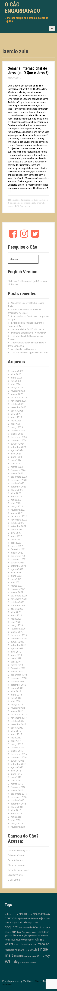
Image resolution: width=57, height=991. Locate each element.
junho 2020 (16, 615)
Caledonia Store (16, 855)
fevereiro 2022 (18, 549)
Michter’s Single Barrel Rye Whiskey (28, 332)
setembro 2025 (18, 407)
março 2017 (17, 744)
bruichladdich (28, 918)
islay (7, 939)
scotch (32, 949)
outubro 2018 (17, 681)
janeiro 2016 (17, 790)
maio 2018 (16, 698)
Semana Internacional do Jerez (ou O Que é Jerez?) (28, 70)
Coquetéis (14, 200)
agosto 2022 (17, 529)
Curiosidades (26, 200)
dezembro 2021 (19, 556)
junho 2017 (16, 734)
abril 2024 (16, 463)
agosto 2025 (17, 410)
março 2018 (17, 704)
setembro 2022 (18, 526)
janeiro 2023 (17, 513)
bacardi (15, 914)
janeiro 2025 (17, 434)
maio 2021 (16, 579)
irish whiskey (42, 936)
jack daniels (17, 939)
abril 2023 (16, 503)
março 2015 (17, 823)
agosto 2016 (17, 767)
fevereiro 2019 (18, 668)
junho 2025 (16, 417)
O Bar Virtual (14, 880)
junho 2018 (16, 694)
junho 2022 (16, 536)
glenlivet (8, 935)
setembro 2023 (18, 486)
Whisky (12, 961)
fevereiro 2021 (18, 589)
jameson (29, 939)
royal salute (18, 949)
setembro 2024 (18, 447)
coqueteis (14, 203)
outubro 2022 (17, 523)
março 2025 (17, 427)
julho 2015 (16, 810)
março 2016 (17, 784)
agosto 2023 (17, 490)
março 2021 (17, 586)
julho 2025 (16, 414)
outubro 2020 (17, 602)
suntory (27, 956)
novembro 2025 (19, 401)
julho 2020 (16, 612)
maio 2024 (16, 460)
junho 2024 (16, 457)
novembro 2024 (19, 440)
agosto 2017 (17, 728)
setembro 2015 (18, 803)
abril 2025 (16, 424)
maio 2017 (16, 737)
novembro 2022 (19, 519)
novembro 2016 (19, 757)
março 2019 (17, 665)
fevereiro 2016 (18, 787)
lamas (24, 944)
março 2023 (17, 506)
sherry (39, 203)
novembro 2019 (19, 638)
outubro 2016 (17, 761)
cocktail (22, 922)
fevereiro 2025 (18, 430)
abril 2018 (16, 701)
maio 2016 (16, 777)
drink (15, 931)
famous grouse (31, 932)
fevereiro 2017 (18, 747)
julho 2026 (16, 374)
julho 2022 (16, 533)
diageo (8, 932)
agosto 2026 (17, 371)
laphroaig (32, 944)
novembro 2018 (19, 678)
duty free (21, 932)
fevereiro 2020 (18, 628)
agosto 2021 (17, 569)
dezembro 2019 (19, 635)
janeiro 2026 (17, 394)
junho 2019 (16, 655)
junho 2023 (16, 496)
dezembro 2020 (19, 595)
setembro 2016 (18, 764)
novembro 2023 (19, 480)
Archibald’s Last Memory (23, 349)
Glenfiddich (43, 932)
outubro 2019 (17, 642)
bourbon (10, 918)
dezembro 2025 (19, 397)
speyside (18, 955)
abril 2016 (16, 780)
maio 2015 (16, 817)
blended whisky (41, 914)
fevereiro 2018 (18, 708)
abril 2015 (16, 820)
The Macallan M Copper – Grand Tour (29, 352)
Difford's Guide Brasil (18, 870)
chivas (47, 918)
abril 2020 (16, 622)
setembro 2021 (18, 566)
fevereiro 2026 (18, 391)
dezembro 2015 (19, 794)
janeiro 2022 (17, 552)
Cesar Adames (15, 860)
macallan (43, 944)
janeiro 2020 (17, 632)
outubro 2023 (17, 483)
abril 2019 (16, 661)
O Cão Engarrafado (22, 7)
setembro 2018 (18, 685)
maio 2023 (16, 500)
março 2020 (17, 625)
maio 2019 (16, 658)
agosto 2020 (17, 609)
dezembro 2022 (19, 516)
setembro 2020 (18, 605)
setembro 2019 (18, 645)
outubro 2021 (17, 562)
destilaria (46, 928)
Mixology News (15, 875)
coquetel (12, 927)
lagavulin (17, 944)
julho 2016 (16, 770)
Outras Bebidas (41, 200)
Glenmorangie (20, 935)
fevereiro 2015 (18, 827)
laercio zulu (30, 203)
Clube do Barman (16, 865)
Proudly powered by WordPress (18, 981)
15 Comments (23, 206)
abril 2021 (16, 582)
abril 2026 (16, 384)
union (34, 956)
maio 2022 (16, 539)
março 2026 (17, 387)
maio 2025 (16, 420)
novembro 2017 (19, 718)
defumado (37, 927)
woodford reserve (28, 962)
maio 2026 (16, 381)
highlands (32, 936)
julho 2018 (16, 691)
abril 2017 (16, 741)
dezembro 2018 (19, 675)
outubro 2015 (17, 800)
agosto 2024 (17, 450)
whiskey (43, 955)
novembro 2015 (19, 797)
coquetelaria (25, 927)
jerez (22, 203)
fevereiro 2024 (18, 470)
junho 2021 (16, 576)
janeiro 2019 (17, 671)
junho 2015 (16, 813)
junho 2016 (16, 774)
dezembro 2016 (19, 754)
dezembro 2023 (19, 477)
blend (22, 914)
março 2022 (17, 546)
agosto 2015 (17, 807)
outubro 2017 (17, 721)
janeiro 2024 (17, 473)
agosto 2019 (17, 648)
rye (26, 950)
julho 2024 (16, 453)
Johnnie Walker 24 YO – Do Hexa (27, 329)
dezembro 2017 (19, 714)
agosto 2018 (17, 688)
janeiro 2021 (17, 592)
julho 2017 (16, 731)
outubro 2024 (17, 444)
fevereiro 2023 (18, 510)
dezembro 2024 (19, 437)
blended (28, 914)
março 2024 (17, 467)
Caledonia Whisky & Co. (19, 850)
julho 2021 (16, 572)
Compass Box (32, 923)
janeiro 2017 (17, 751)
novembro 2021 (19, 559)
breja (18, 918)
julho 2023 (16, 493)
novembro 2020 (19, 599)
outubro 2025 (17, 404)
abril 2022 (16, 543)
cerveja (39, 918)
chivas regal (11, 922)
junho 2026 (16, 377)
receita (8, 950)
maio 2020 (16, 619)
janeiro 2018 (17, 711)
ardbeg (8, 914)
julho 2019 (16, 652)
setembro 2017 (18, 724)
